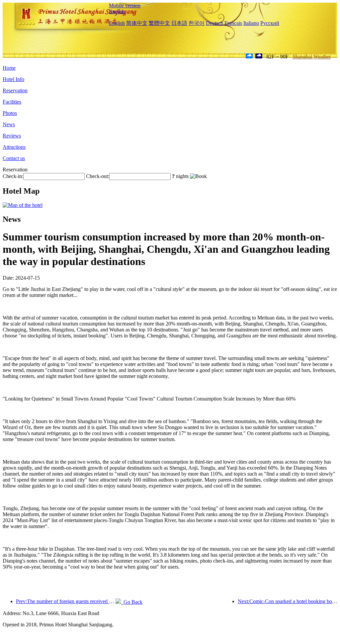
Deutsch (214, 23)
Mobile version (124, 5)
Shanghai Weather (312, 56)
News (9, 124)
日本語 (179, 23)
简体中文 (136, 23)
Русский (269, 23)
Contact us (14, 158)
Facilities (12, 102)
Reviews (12, 135)
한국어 (197, 23)
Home (9, 68)
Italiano (251, 23)
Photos (10, 113)
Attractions (14, 147)
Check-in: (13, 176)
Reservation (15, 90)
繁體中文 (159, 23)
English (117, 11)
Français (233, 23)
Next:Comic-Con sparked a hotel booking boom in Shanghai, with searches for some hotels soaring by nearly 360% (287, 601)
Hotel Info (13, 79)
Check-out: (97, 176)
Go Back (131, 602)
